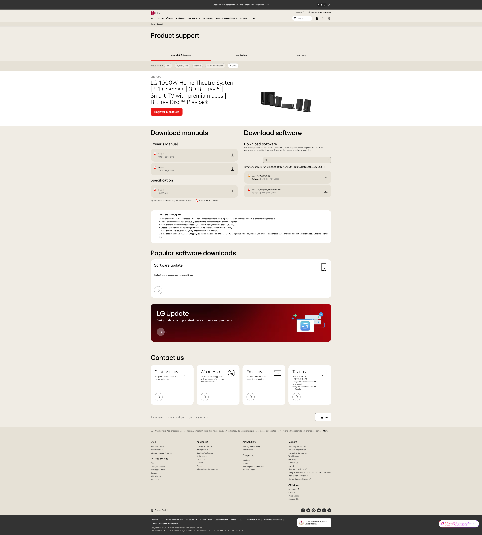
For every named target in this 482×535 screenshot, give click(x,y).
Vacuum (200, 466)
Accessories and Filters (226, 18)
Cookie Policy (206, 519)
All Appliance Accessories (207, 469)
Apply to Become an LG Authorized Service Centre (309, 472)
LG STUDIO (201, 459)
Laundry (200, 462)
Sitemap (154, 519)
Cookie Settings (221, 519)
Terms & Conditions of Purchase (164, 523)
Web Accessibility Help (272, 519)
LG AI (252, 18)
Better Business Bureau (298, 479)
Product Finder (249, 470)
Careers (291, 492)
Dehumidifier (248, 449)
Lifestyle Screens (158, 466)
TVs (152, 463)
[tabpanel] (241, 201)
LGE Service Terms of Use (172, 519)
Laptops (246, 463)
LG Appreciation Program (161, 453)
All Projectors (156, 476)
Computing (208, 18)
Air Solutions (194, 18)
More (325, 431)
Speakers (154, 473)
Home (153, 24)
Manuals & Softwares (297, 453)
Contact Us (293, 462)
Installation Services (297, 476)
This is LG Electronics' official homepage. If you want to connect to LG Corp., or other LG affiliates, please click (198, 530)
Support (243, 18)
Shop (153, 18)
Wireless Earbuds (158, 470)
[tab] (181, 56)
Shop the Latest (157, 446)
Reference (255, 179)
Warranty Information (297, 446)
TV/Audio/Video (165, 18)
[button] (302, 18)
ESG (240, 519)
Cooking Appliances (205, 453)
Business (299, 12)
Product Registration (297, 449)
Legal (233, 519)
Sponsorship (293, 499)
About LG (293, 484)
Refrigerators (202, 449)
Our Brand (292, 489)
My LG (291, 466)
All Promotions (157, 449)
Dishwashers (202, 456)
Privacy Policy (191, 519)
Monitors (246, 460)
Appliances (180, 18)
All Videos (155, 479)
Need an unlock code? (297, 469)
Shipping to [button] (320, 12)
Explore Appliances (205, 446)
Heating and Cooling (251, 446)
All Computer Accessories (253, 466)
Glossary (292, 459)
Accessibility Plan (252, 519)
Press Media (293, 496)
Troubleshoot (294, 456)
